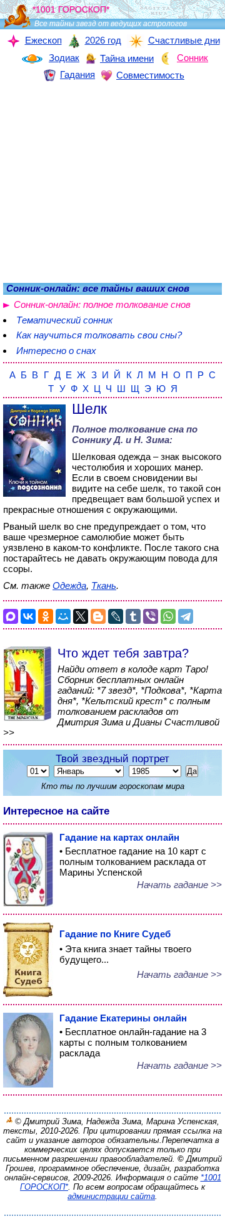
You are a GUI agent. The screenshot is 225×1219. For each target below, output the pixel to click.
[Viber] (150, 616)
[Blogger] (98, 616)
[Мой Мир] (63, 616)
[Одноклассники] (45, 616)
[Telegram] (185, 616)
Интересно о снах (56, 350)
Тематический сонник (64, 320)
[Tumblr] (133, 616)
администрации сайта (111, 1196)
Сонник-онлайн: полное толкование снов (102, 304)
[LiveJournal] (115, 616)
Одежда (69, 585)
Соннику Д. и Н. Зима (120, 439)
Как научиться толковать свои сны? (99, 335)
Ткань (103, 585)
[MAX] (10, 616)
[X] (80, 616)
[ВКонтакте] (28, 616)
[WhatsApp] (168, 616)
